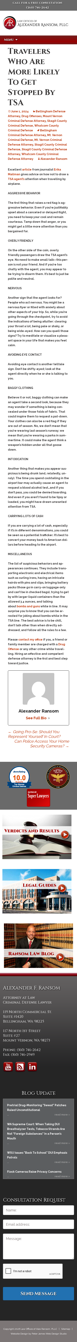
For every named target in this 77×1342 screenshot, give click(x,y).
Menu (9, 40)
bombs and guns (28, 606)
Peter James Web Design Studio (49, 1333)
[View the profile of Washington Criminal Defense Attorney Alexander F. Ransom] (38, 797)
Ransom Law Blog (38, 945)
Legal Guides (36, 891)
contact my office (30, 639)
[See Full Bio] (49, 718)
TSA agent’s (16, 179)
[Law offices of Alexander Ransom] (35, 28)
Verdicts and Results (36, 837)
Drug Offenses (31, 116)
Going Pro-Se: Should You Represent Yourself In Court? (34, 734)
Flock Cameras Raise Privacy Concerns (34, 1171)
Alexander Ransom (53, 158)
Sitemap (65, 1329)
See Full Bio (36, 718)
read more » (62, 1114)
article (27, 169)
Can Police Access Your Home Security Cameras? (41, 743)
